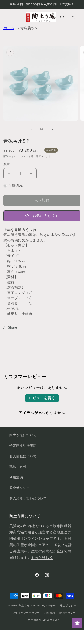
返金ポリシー (19, 488)
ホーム (9, 28)
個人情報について (23, 456)
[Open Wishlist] (77, 623)
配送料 (7, 156)
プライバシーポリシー (26, 613)
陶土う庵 (24, 605)
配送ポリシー (68, 613)
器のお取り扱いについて (28, 498)
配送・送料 (17, 467)
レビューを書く (42, 398)
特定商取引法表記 (23, 446)
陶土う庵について (23, 435)
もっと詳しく (42, 558)
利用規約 (16, 477)
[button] (9, 17)
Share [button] (12, 327)
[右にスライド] (52, 129)
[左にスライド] (32, 129)
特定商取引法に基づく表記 (44, 620)
